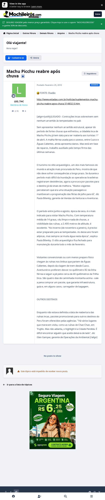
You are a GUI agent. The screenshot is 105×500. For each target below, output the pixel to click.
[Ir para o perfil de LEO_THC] (19, 90)
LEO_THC (19, 101)
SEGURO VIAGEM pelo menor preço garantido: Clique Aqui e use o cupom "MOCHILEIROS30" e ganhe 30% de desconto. (48, 24)
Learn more (5, 5)
